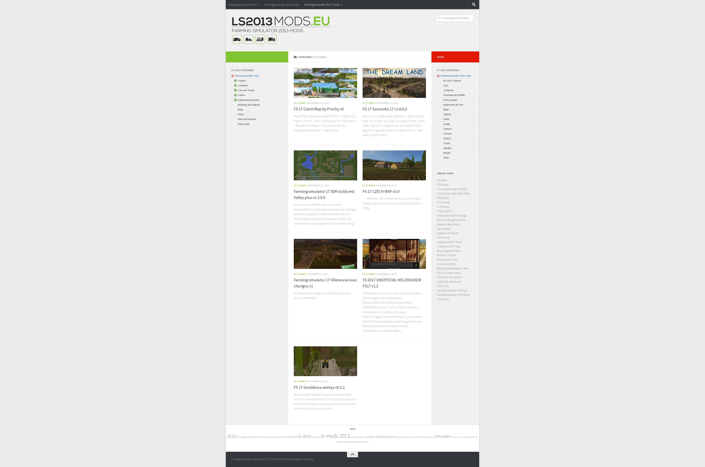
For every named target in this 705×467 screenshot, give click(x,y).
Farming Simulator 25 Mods (452, 290)
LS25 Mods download (449, 281)
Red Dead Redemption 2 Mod (453, 268)
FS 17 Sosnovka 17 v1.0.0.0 (385, 108)
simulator (443, 436)
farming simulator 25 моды (452, 215)
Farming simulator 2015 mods (281, 4)
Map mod (354, 437)
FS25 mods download (449, 277)
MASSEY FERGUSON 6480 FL (381, 437)
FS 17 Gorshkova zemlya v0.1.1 (319, 387)
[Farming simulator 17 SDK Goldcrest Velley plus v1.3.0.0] (325, 165)
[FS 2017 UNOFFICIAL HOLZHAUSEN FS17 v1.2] (394, 254)
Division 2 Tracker (446, 255)
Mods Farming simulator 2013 (408, 437)
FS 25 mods (443, 202)
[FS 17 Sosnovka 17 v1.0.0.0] (394, 83)
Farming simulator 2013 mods (249, 437)
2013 (231, 436)
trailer (469, 437)
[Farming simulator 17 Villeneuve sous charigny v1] (325, 254)
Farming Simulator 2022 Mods (453, 193)
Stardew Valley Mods (448, 224)
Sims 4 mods (444, 228)
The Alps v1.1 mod (459, 437)
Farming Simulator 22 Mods (452, 189)
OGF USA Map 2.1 (427, 437)
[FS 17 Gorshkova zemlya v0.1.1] (325, 361)
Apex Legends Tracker (449, 251)
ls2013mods (316, 437)
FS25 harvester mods (448, 273)
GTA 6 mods (443, 237)
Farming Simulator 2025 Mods (453, 295)
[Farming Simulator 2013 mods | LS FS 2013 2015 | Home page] (281, 30)
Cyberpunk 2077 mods (449, 242)
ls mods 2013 (335, 435)
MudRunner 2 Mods (447, 233)
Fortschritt (293, 437)
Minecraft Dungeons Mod (451, 220)
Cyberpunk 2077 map (448, 246)
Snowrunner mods (447, 259)
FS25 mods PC (445, 211)
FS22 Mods (443, 184)
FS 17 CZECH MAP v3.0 (381, 191)
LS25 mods (443, 299)
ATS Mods (442, 180)
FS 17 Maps (300, 103)
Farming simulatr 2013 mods (275, 437)
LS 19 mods (443, 206)
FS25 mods (443, 286)
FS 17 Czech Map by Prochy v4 (319, 108)
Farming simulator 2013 (242, 4)
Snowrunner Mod (446, 264)
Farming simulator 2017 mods (321, 4)
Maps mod (362, 437)
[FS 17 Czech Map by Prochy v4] (325, 83)
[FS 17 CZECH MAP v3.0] (394, 165)
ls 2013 (305, 436)
